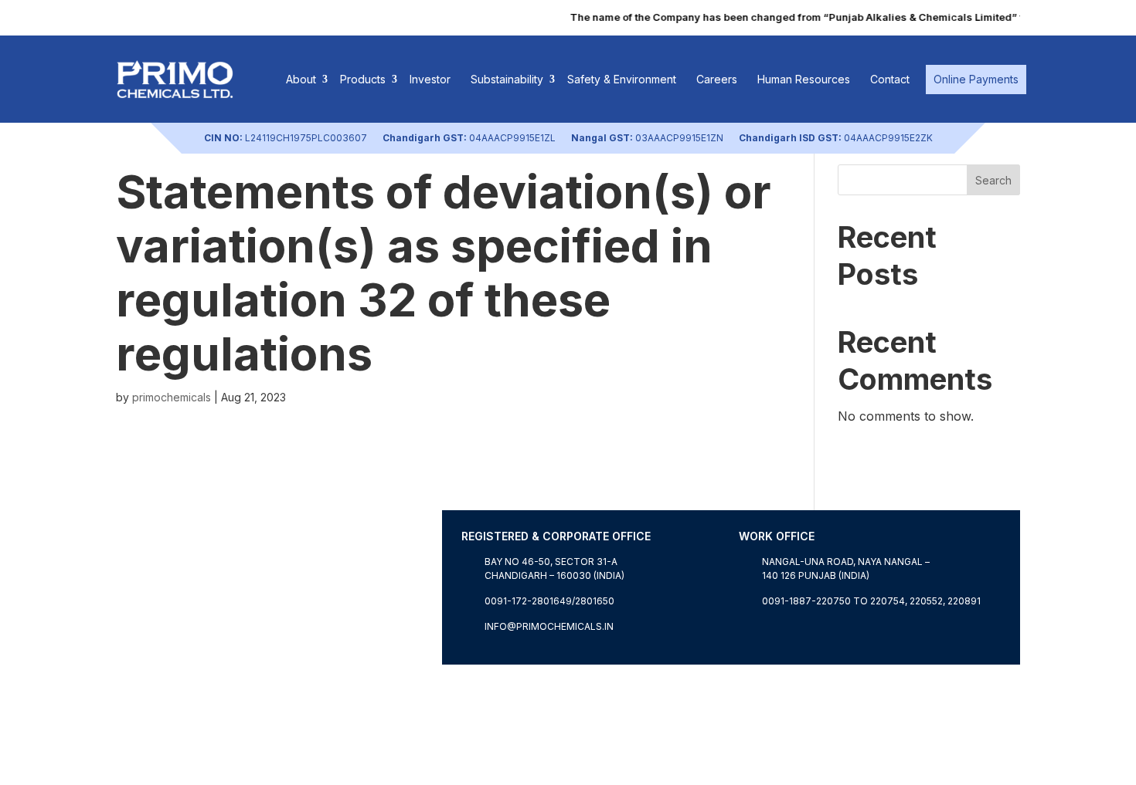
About (301, 79)
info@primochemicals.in (549, 626)
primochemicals (171, 397)
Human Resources (803, 79)
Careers (716, 79)
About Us (144, 654)
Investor (430, 79)
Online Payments (976, 79)
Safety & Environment (621, 79)
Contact (890, 79)
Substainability (507, 79)
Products (363, 79)
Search (993, 180)
